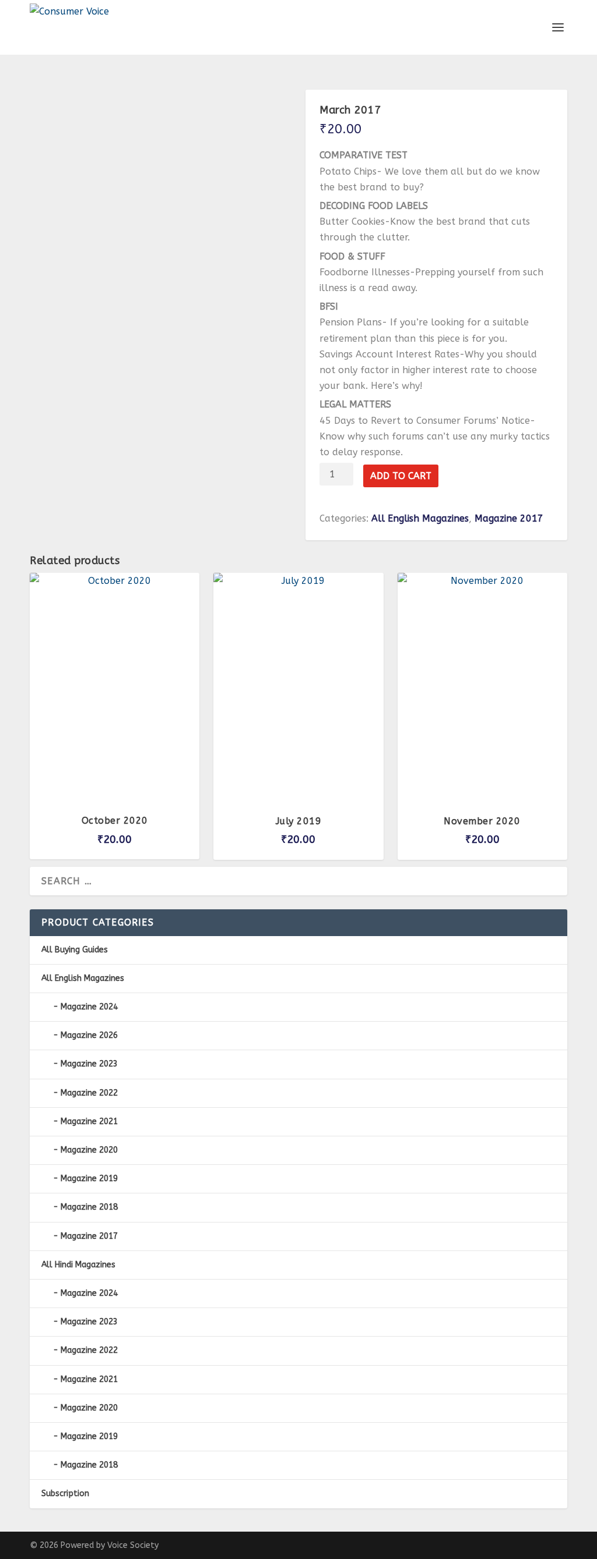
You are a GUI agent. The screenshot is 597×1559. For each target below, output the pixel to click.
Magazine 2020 (89, 1150)
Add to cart (400, 475)
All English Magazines (420, 518)
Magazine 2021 (89, 1121)
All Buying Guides (74, 950)
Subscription (65, 1493)
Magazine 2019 (89, 1179)
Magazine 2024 (89, 1007)
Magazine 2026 (89, 1035)
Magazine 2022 (89, 1093)
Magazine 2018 (89, 1207)
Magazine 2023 (89, 1064)
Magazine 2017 (509, 518)
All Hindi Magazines (78, 1265)
